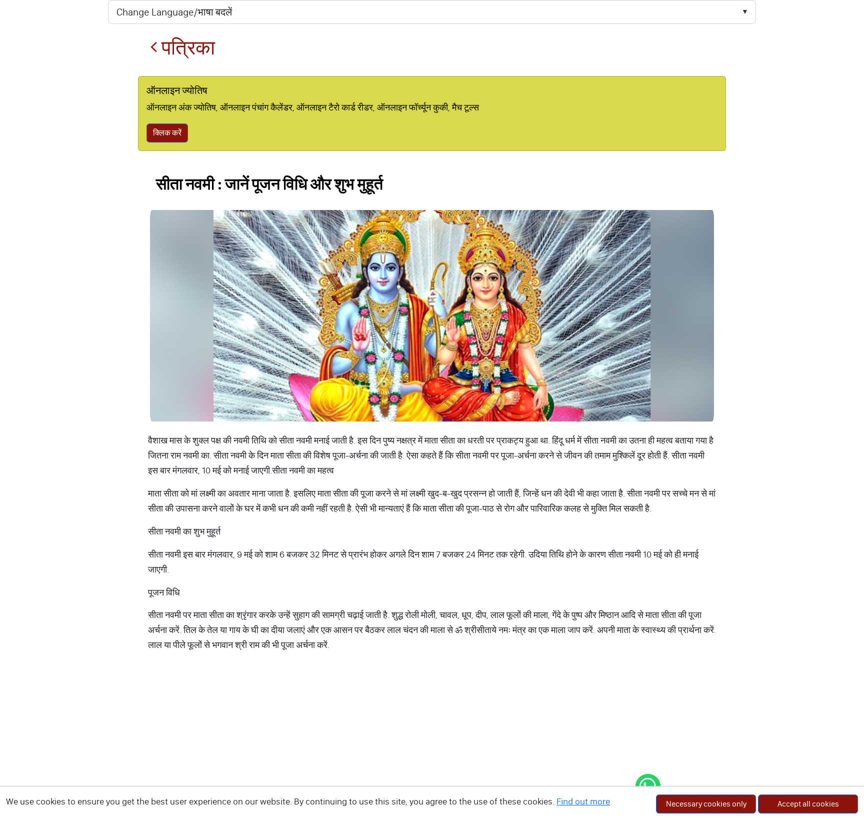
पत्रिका (186, 48)
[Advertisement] (432, 747)
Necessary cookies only (706, 803)
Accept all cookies (808, 803)
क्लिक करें (167, 133)
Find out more (583, 801)
